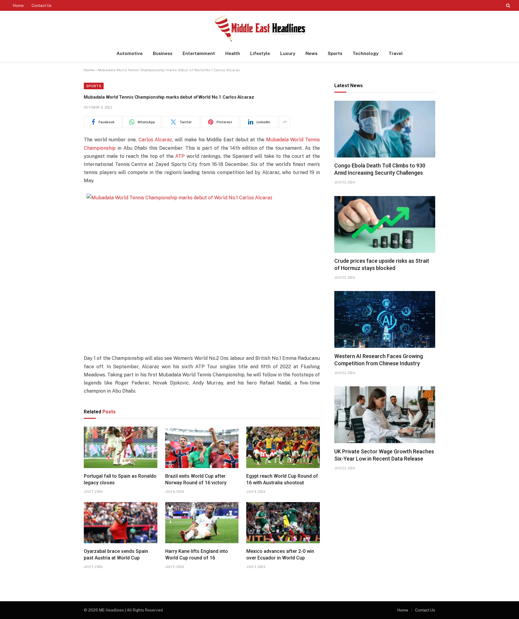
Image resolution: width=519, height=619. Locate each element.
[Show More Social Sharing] (284, 122)
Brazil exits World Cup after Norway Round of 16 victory (195, 479)
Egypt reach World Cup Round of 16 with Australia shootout (282, 479)
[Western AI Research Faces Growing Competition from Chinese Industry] (384, 319)
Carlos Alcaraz (155, 139)
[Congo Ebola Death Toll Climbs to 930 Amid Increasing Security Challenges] (384, 129)
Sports (335, 53)
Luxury (287, 53)
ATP (180, 156)
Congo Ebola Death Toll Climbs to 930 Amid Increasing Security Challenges (379, 169)
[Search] (507, 5)
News (311, 53)
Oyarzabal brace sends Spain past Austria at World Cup (116, 554)
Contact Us (42, 5)
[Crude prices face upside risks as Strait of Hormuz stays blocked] (384, 224)
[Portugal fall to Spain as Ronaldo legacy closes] (120, 447)
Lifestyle (260, 53)
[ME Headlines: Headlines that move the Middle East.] (259, 28)
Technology (365, 53)
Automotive (130, 53)
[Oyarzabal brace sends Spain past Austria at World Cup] (120, 523)
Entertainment (199, 53)
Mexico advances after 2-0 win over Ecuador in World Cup (280, 554)
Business (162, 53)
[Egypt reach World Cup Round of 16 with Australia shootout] (283, 447)
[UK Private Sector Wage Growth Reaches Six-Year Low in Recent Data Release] (384, 414)
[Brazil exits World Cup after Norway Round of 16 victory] (202, 447)
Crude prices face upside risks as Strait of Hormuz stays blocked (381, 264)
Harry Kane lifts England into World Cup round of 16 (196, 554)
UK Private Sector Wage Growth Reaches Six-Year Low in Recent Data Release (384, 455)
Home (18, 5)
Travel (396, 53)
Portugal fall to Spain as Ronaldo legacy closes (120, 479)
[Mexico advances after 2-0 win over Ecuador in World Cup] (283, 523)
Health (232, 53)
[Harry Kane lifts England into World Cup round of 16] (202, 523)
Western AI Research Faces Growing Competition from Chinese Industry (378, 359)
